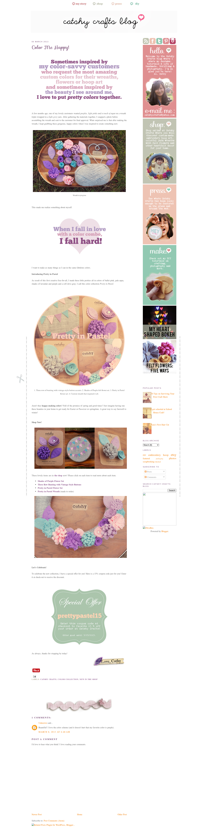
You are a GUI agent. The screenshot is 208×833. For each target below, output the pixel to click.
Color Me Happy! (50, 47)
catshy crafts (48, 679)
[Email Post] (34, 676)
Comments (151, 477)
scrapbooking (148, 461)
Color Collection (68, 679)
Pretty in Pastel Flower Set (50, 487)
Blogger (164, 531)
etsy (173, 454)
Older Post (122, 814)
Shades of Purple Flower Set (51, 481)
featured (146, 458)
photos (172, 458)
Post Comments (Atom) (54, 820)
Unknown (43, 722)
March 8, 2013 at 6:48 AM (54, 731)
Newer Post (37, 814)
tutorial (158, 461)
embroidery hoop (158, 455)
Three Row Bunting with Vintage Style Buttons (59, 484)
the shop (58, 475)
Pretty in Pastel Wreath (49, 491)
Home (79, 814)
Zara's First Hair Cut (160, 424)
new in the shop (89, 679)
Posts (149, 471)
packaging (159, 458)
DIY (144, 455)
